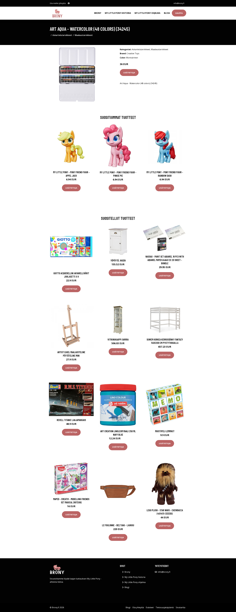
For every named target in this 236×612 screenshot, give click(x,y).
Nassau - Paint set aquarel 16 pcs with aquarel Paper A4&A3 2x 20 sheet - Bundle (165, 260)
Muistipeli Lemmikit (164, 431)
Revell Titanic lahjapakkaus (71, 419)
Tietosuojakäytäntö (165, 607)
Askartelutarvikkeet (62, 35)
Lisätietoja (129, 72)
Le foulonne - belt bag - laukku (118, 525)
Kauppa (179, 13)
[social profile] (69, 3)
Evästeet (150, 607)
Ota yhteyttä (138, 607)
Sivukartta (180, 607)
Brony (97, 13)
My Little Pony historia (118, 13)
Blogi (167, 13)
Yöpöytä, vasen (118, 260)
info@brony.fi (179, 3)
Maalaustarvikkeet (84, 35)
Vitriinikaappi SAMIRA (118, 339)
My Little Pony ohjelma (147, 13)
